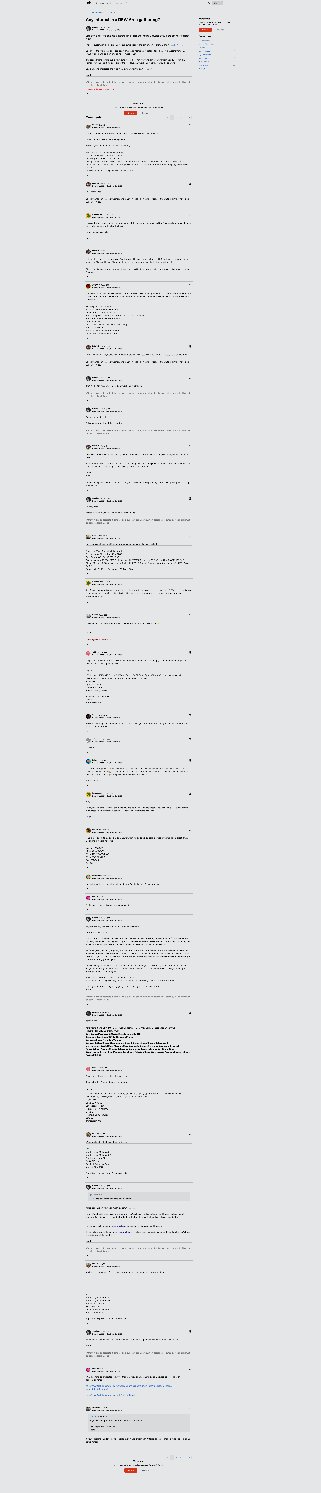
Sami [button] (94, 897)
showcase (178, 45)
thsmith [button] (95, 125)
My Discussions (205, 55)
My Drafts (217, 58)
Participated (204, 62)
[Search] (209, 3)
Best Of (202, 69)
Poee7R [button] (95, 615)
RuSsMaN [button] (95, 183)
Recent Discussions (206, 44)
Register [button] (145, 113)
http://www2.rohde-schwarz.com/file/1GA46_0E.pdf (110, 1395)
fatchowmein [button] (97, 875)
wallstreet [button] (96, 739)
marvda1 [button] (95, 1012)
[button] (190, 20)
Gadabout (94, 1416)
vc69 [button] (94, 652)
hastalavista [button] (96, 829)
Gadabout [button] (96, 27)
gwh (92, 1194)
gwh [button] (93, 1133)
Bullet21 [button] (95, 760)
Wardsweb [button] (96, 1407)
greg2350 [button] (96, 285)
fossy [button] (94, 715)
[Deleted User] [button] (97, 214)
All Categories (204, 41)
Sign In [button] (131, 113)
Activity (202, 48)
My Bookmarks (217, 51)
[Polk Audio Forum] (89, 3)
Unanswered (217, 65)
